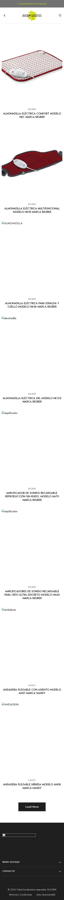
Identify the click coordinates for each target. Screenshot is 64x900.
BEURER (32, 109)
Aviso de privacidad (45, 894)
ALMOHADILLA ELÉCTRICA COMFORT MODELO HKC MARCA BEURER (32, 115)
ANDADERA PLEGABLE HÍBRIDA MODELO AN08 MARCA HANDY (32, 786)
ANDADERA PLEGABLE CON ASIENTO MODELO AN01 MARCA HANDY (32, 691)
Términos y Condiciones (20, 894)
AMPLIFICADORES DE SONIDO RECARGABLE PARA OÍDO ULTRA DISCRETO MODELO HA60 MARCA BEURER (32, 594)
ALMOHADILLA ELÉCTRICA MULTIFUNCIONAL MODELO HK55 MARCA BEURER (32, 210)
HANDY (32, 685)
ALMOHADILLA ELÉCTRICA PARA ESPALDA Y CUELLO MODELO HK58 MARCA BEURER (32, 305)
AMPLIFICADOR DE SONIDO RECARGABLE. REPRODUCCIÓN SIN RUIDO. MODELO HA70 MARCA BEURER (32, 496)
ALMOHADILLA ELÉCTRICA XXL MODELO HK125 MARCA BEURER (32, 400)
